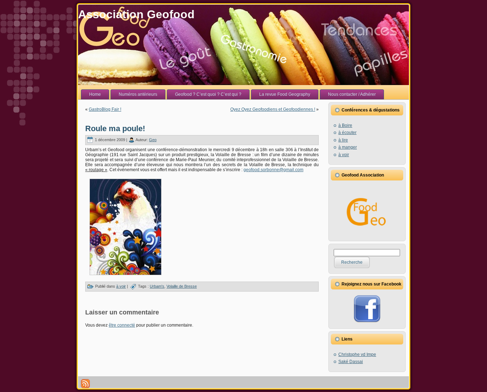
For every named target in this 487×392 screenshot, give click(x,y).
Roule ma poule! (115, 128)
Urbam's (157, 286)
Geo (153, 140)
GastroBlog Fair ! (105, 109)
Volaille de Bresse (181, 286)
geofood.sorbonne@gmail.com (273, 169)
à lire (343, 140)
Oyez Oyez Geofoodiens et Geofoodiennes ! (272, 109)
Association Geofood (136, 14)
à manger (347, 147)
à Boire (345, 125)
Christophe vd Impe (357, 354)
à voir (121, 286)
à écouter (347, 132)
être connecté (122, 325)
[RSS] (85, 383)
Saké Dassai (350, 361)
